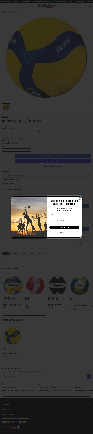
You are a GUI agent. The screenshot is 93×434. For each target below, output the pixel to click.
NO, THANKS (64, 233)
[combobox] (52, 220)
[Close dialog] (80, 198)
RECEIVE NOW (64, 227)
